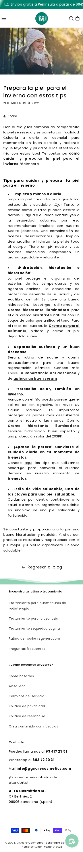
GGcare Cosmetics (30, 842)
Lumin (43, 846)
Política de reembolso (27, 716)
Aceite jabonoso (23, 230)
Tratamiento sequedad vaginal (35, 628)
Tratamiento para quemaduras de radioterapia (37, 606)
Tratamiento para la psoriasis (33, 618)
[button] (4, 18)
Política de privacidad (27, 706)
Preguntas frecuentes (27, 649)
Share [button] (12, 116)
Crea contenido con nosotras (33, 726)
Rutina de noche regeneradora (34, 638)
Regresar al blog (44, 567)
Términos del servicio (26, 696)
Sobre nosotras (21, 676)
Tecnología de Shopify (59, 842)
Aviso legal (18, 686)
